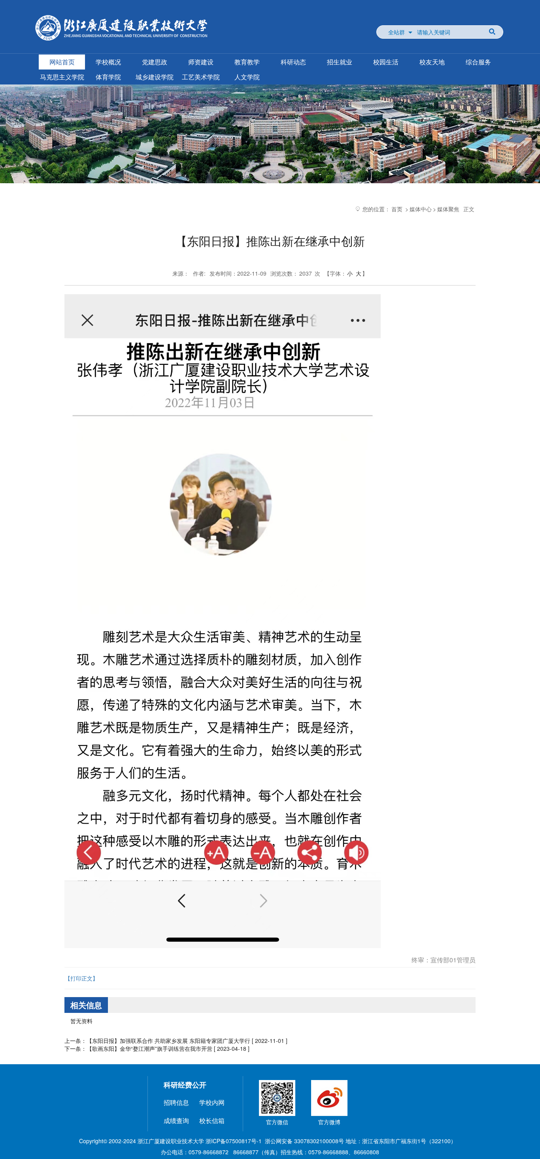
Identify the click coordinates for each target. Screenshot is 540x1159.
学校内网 (212, 1102)
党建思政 (154, 61)
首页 (396, 209)
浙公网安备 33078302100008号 (304, 1141)
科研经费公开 (185, 1085)
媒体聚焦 (448, 209)
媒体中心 (421, 209)
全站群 (396, 32)
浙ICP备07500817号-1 (234, 1141)
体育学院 (108, 76)
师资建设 (200, 61)
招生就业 (339, 61)
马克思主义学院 (62, 76)
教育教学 (247, 61)
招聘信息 (176, 1102)
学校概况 (108, 61)
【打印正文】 (81, 978)
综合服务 (478, 61)
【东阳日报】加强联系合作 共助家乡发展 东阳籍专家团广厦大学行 (168, 1040)
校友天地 (432, 61)
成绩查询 (176, 1120)
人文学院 (247, 76)
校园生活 (385, 61)
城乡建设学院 (155, 76)
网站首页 (62, 61)
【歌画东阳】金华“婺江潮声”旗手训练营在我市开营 (149, 1048)
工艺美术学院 (201, 76)
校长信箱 (212, 1120)
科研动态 (293, 61)
